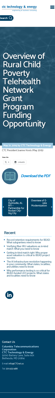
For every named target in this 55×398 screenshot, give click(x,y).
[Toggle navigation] (52, 7)
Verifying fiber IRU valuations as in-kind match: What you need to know (27, 247)
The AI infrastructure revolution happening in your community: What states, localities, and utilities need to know (29, 264)
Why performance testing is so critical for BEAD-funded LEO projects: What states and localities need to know (28, 273)
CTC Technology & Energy (35, 146)
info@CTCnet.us (16, 364)
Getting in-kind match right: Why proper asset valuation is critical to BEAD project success (28, 255)
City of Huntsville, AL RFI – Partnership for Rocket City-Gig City (16, 207)
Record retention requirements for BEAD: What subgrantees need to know (28, 241)
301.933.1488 (11, 369)
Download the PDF (35, 176)
